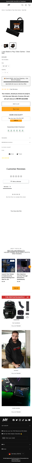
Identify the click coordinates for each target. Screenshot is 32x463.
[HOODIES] (16, 349)
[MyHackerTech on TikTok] (23, 420)
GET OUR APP (5, 425)
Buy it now (16, 109)
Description (4, 137)
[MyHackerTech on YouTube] (29, 420)
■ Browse (4, 449)
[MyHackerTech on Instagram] (20, 420)
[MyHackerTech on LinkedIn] (26, 420)
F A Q (3, 150)
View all (16, 288)
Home (3, 10)
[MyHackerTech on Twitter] (17, 420)
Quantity (4, 69)
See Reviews (14, 89)
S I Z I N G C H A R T (6, 147)
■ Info (3, 444)
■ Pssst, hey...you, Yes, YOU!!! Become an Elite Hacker (14, 431)
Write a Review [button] (17, 181)
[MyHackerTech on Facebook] (14, 420)
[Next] (29, 266)
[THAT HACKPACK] (16, 308)
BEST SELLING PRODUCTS (16, 250)
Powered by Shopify (16, 461)
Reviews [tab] (6, 186)
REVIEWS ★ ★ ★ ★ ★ (7, 142)
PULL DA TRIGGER (16, 326)
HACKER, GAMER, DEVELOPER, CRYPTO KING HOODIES (17, 253)
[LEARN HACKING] (16, 392)
